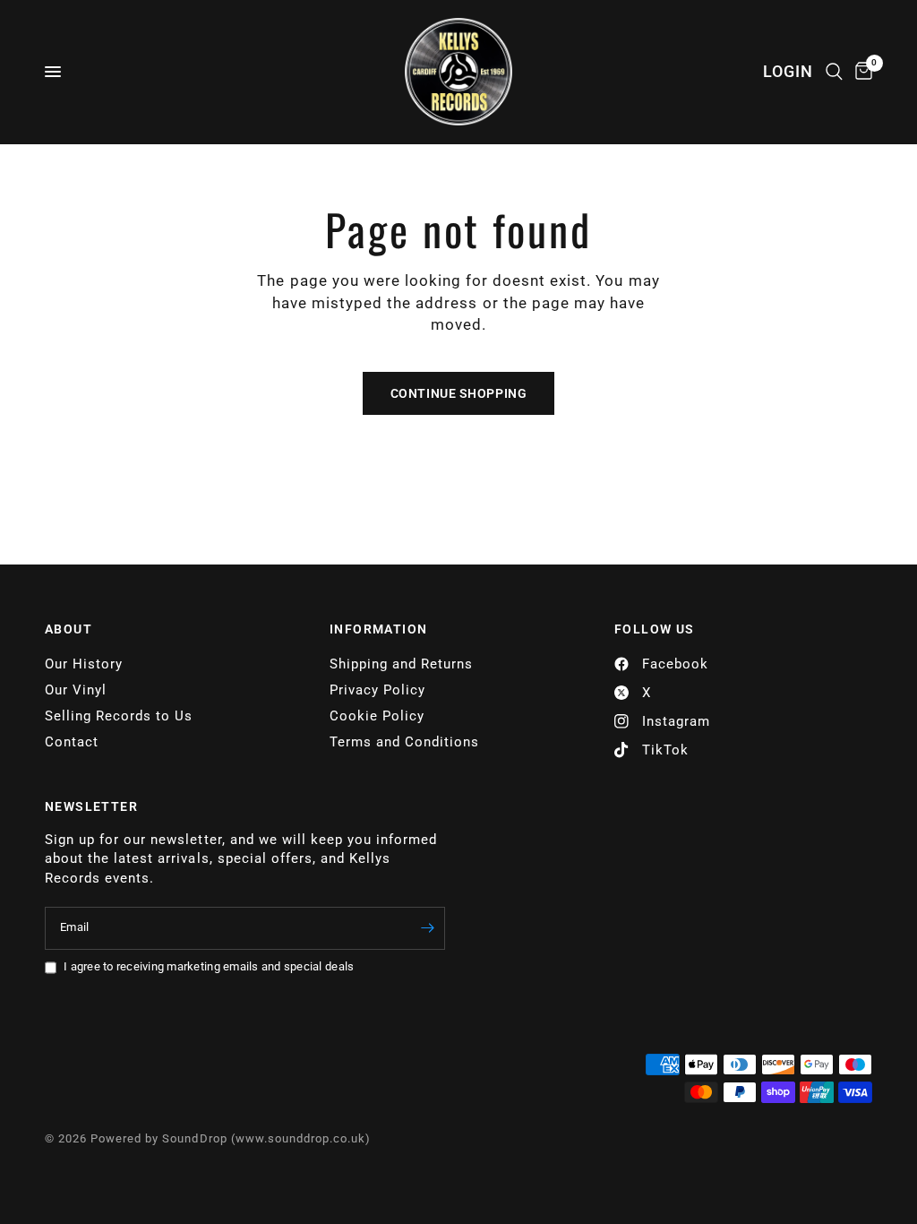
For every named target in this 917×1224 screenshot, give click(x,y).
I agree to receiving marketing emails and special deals (209, 966)
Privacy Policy (377, 690)
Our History (84, 664)
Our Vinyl (76, 690)
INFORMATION (378, 629)
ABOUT (68, 629)
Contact (72, 742)
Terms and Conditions (404, 742)
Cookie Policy (377, 716)
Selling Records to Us (119, 716)
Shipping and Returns (401, 664)
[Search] (834, 71)
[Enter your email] (427, 928)
